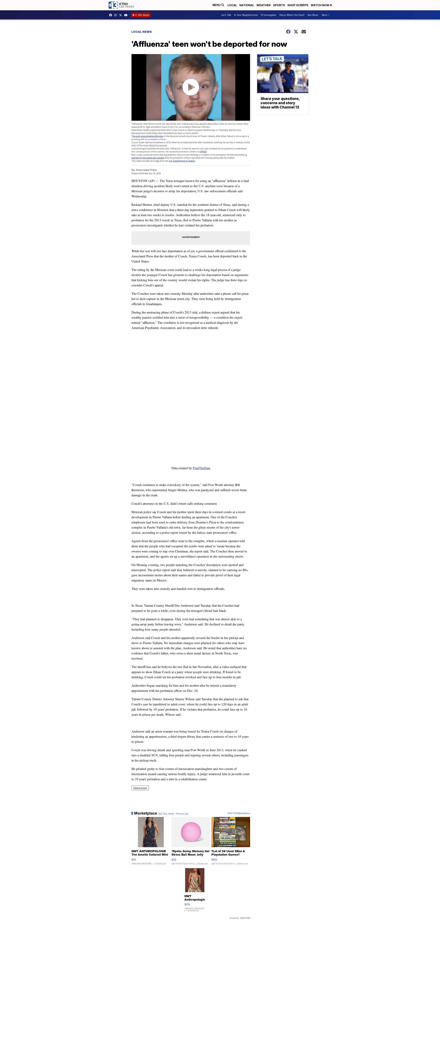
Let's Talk (226, 15)
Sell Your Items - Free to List (173, 814)
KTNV (121, 15)
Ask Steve (312, 15)
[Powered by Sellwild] (245, 918)
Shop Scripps (297, 5)
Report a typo (140, 788)
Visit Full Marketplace (239, 813)
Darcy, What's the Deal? (291, 15)
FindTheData (201, 468)
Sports (279, 5)
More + (325, 15)
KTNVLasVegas (111, 15)
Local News (141, 31)
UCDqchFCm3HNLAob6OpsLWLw (126, 15)
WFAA (203, 151)
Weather (263, 5)
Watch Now (320, 5)
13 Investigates (268, 15)
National (246, 5)
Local (232, 5)
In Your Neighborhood (246, 15)
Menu (216, 5)
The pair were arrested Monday (147, 136)
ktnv (116, 15)
